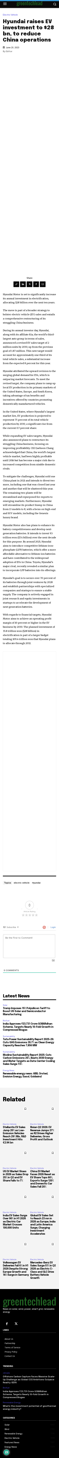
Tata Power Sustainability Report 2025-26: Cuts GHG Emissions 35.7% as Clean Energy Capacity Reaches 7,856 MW (28, 1042)
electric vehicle (22, 882)
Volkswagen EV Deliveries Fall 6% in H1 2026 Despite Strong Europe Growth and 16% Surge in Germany (16, 1268)
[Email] (43, 284)
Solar (5, 1005)
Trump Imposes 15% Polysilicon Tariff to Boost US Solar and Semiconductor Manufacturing (26, 1011)
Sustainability (9, 1036)
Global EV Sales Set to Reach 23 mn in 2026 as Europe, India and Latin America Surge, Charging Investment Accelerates (42, 1224)
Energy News (8, 1070)
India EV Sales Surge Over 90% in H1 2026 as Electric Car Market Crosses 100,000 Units (15, 1221)
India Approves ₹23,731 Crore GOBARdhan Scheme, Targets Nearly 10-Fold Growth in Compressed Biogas (28, 1027)
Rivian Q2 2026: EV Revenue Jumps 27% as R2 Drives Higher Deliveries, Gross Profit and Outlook (42, 1133)
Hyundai (36, 882)
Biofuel (6, 1020)
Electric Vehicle (10, 15)
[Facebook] (36, 284)
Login (53, 927)
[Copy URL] (16, 284)
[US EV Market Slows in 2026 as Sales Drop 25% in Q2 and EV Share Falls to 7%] (16, 1157)
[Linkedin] (23, 284)
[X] (29, 284)
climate (6, 1373)
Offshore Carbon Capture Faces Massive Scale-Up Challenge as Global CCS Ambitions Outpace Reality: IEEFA (29, 1380)
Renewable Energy (11, 1402)
